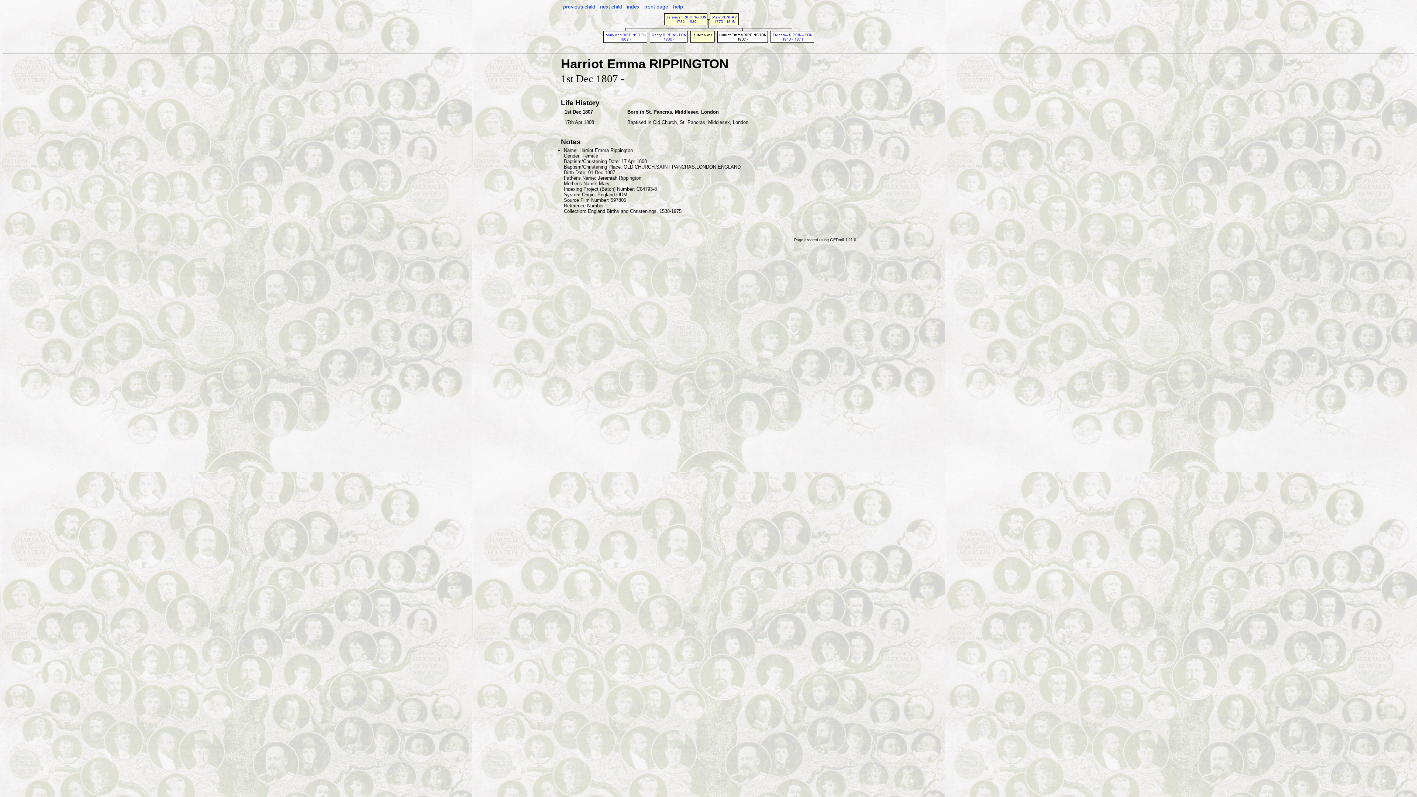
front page (656, 7)
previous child (579, 7)
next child (611, 7)
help (678, 7)
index (633, 7)
